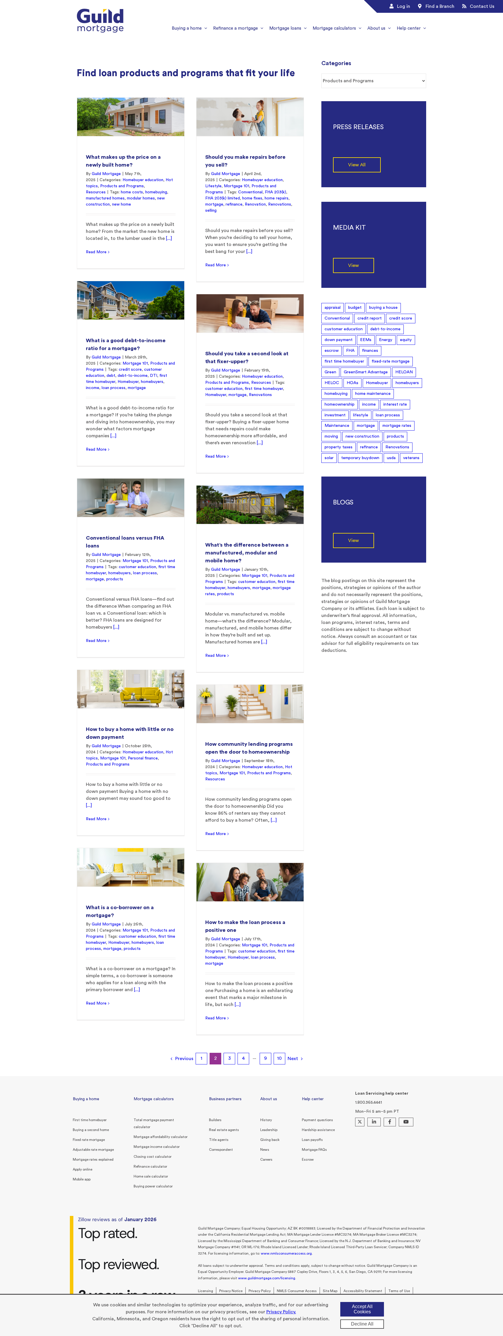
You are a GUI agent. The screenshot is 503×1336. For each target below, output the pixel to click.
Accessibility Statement (362, 1291)
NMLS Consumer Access (297, 1291)
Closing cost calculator (152, 1156)
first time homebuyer (264, 389)
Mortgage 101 (236, 186)
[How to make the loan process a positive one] (250, 882)
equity (406, 340)
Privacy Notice (230, 1291)
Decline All (362, 1323)
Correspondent (221, 1149)
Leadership (268, 1130)
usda (391, 458)
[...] (169, 238)
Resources (96, 192)
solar (329, 458)
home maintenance (373, 393)
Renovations (279, 204)
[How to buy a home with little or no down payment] (130, 689)
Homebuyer (128, 382)
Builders (215, 1120)
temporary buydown (360, 458)
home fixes (252, 198)
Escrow (308, 1159)
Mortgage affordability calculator (160, 1137)
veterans (411, 458)
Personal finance (143, 758)
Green (330, 372)
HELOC (332, 383)
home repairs (276, 198)
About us (268, 1099)
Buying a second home (91, 1130)
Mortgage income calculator (157, 1146)
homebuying (156, 192)
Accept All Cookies (362, 1309)
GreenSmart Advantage (366, 372)
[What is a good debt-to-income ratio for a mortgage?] (130, 300)
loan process (113, 388)
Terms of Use (399, 1291)
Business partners (225, 1099)
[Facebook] (390, 1122)
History (266, 1120)
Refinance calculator (150, 1166)
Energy (385, 340)
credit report (369, 318)
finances (370, 350)
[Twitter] (359, 1122)
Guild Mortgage (106, 174)
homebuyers (152, 382)
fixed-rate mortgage (391, 361)
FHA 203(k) (275, 192)
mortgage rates (396, 425)
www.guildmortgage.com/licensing (266, 1278)
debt (111, 376)
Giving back (269, 1139)
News (264, 1149)
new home (121, 204)
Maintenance (337, 425)
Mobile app (82, 1179)
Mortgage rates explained (93, 1159)
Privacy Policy (260, 1291)
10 (279, 1058)
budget (355, 307)
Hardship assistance (318, 1130)
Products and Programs (122, 186)
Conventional (250, 192)
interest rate (395, 404)
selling (211, 210)
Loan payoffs (312, 1139)
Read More (96, 252)
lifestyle (360, 415)
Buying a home (86, 1099)
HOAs (352, 383)
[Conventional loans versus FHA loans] (130, 498)
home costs (132, 192)
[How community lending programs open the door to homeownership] (250, 704)
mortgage (214, 204)
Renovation (255, 204)
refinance (234, 204)
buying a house (383, 307)
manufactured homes (105, 198)
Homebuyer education (143, 180)
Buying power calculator (153, 1186)
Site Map (330, 1291)
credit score (130, 370)
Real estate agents (224, 1130)
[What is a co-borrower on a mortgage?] (130, 867)
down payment (339, 340)
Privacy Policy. (281, 1312)
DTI (153, 376)
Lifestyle (213, 186)
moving (331, 436)
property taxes (339, 447)
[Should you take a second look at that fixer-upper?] (250, 313)
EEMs (365, 340)
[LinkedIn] (374, 1122)
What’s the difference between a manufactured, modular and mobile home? (246, 552)
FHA (350, 350)
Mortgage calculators (154, 1099)
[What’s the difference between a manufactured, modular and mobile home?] (250, 505)
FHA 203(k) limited (222, 198)
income (92, 388)
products (114, 579)
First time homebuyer (90, 1120)
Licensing (205, 1291)
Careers (266, 1159)
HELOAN (404, 372)
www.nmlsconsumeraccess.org (286, 1253)
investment (335, 415)
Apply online (82, 1169)
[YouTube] (406, 1122)
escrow (332, 350)
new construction (362, 436)
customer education (223, 389)
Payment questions (317, 1120)
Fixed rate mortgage (89, 1139)
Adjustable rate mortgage (93, 1149)
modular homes (141, 198)
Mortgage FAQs (314, 1149)
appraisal (333, 307)
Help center (313, 1099)
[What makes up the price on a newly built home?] (130, 117)
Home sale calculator (151, 1176)
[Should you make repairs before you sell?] (250, 117)
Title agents (219, 1139)
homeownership (340, 404)
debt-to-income (133, 376)
